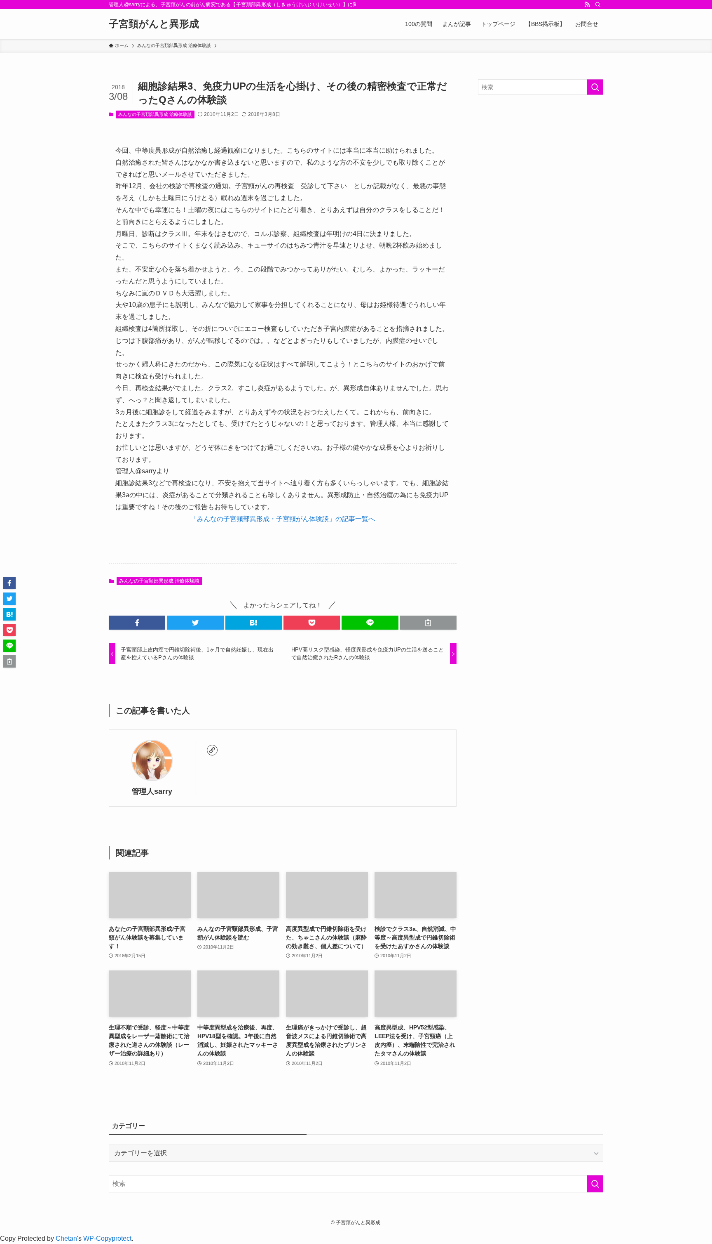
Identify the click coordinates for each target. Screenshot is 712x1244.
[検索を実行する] (595, 87)
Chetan (66, 1238)
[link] (212, 750)
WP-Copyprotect (107, 1238)
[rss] (587, 4)
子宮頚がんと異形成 (154, 24)
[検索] (598, 4)
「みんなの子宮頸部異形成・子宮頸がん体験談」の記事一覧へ (282, 518)
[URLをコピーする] (428, 623)
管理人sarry (152, 791)
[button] (137, 623)
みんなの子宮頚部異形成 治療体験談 (155, 114)
